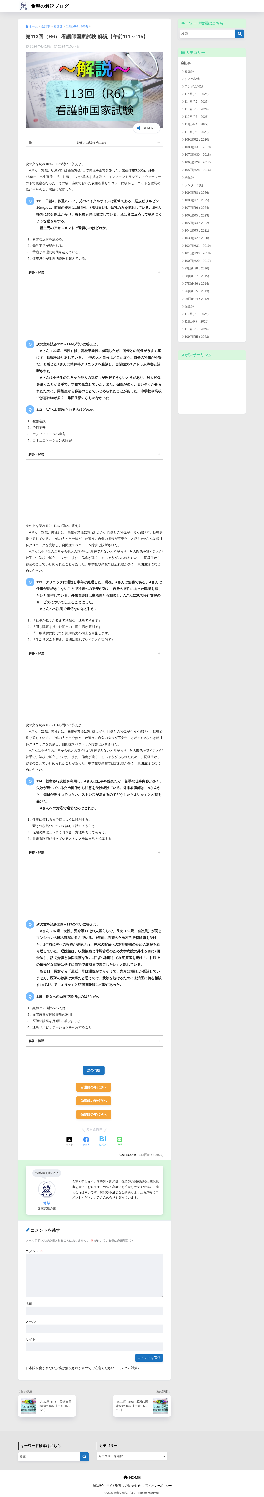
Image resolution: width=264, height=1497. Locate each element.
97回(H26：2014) (197, 283)
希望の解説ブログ (49, 5)
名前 (29, 1303)
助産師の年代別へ (94, 1101)
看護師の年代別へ (94, 1087)
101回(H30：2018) (198, 253)
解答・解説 (36, 272)
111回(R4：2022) (196, 124)
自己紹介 (98, 1485)
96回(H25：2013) (197, 291)
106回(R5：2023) (197, 215)
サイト (31, 1339)
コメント (34, 1251)
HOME (134, 1477)
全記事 (186, 63)
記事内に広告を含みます (92, 142)
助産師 (189, 177)
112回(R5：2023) (197, 116)
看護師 (189, 71)
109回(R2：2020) (197, 139)
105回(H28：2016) (198, 170)
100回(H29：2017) (198, 260)
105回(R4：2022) (197, 223)
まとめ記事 (192, 79)
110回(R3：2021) (197, 132)
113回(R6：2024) (151, 1155)
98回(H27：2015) (197, 276)
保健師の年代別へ (94, 1114)
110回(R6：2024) (197, 329)
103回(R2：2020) (197, 238)
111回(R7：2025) (196, 321)
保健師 (189, 306)
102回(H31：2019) (198, 245)
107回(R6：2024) (197, 207)
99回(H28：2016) (197, 268)
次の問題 (93, 1070)
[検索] (239, 34)
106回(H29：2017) (198, 162)
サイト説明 (113, 1485)
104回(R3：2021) (197, 230)
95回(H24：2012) (197, 299)
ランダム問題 (194, 86)
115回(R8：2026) (197, 94)
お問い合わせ (132, 1485)
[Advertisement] (212, 387)
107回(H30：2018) (198, 154)
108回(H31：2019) (198, 147)
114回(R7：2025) (197, 101)
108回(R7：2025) (197, 200)
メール (31, 1321)
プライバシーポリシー (157, 1485)
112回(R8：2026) (197, 314)
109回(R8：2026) (197, 192)
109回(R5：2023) (197, 336)
